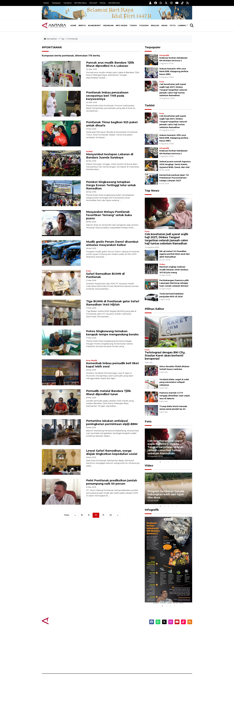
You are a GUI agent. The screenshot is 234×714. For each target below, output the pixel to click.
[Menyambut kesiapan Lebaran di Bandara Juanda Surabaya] (61, 163)
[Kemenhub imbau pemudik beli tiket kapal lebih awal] (61, 372)
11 (103, 515)
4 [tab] (172, 462)
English (155, 25)
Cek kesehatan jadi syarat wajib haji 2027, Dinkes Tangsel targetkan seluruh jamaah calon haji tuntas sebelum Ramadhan (173, 90)
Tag (62, 39)
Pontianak (73, 39)
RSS (160, 664)
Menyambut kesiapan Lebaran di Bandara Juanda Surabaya (109, 156)
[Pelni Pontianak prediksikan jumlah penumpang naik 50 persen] (61, 491)
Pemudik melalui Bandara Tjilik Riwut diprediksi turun (108, 392)
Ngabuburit (94, 25)
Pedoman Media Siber (169, 659)
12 (111, 515)
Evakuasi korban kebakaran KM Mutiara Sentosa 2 (166, 595)
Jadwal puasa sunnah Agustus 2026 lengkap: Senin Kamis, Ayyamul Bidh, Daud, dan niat (175, 164)
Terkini (46, 3)
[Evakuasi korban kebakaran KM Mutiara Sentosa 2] (151, 59)
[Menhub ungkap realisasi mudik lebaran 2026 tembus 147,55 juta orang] (151, 268)
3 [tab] (168, 462)
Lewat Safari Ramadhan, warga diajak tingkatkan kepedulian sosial (111, 452)
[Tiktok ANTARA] (182, 3)
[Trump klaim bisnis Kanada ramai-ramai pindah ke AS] (151, 410)
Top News (67, 3)
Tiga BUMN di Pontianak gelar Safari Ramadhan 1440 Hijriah (112, 303)
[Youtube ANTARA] (176, 3)
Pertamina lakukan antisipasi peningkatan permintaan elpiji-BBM (112, 422)
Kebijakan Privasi (166, 645)
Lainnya (182, 25)
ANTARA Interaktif (128, 640)
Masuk (161, 636)
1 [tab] (160, 462)
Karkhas (123, 631)
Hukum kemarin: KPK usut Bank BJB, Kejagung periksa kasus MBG (173, 71)
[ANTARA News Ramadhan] (57, 620)
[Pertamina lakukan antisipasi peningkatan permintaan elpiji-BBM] (61, 432)
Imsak (164, 25)
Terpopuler (56, 3)
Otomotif (93, 3)
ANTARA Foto (114, 3)
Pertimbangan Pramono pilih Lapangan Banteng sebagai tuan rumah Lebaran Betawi (174, 283)
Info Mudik (121, 25)
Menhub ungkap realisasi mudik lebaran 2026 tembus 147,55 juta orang (173, 270)
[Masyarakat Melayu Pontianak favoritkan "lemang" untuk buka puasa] (61, 223)
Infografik (164, 55)
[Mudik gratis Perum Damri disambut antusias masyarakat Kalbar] (61, 252)
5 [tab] (176, 462)
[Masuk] (150, 3)
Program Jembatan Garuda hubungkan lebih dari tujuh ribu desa (165, 494)
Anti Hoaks (124, 636)
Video (162, 264)
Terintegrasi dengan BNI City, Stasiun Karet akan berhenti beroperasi (165, 355)
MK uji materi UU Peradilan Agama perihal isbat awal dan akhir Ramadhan (174, 254)
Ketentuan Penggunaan (170, 640)
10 (96, 515)
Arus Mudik (91, 360)
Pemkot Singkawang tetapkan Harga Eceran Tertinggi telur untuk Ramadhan (111, 185)
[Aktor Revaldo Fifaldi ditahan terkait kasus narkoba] (151, 370)
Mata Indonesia (127, 645)
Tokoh (133, 25)
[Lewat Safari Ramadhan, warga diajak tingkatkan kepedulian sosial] (61, 461)
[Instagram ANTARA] (171, 3)
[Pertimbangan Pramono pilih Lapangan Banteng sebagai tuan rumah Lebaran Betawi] (151, 284)
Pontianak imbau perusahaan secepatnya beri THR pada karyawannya (107, 96)
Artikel (89, 151)
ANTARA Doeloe (127, 650)
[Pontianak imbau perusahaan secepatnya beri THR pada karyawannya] (61, 103)
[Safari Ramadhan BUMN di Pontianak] (61, 282)
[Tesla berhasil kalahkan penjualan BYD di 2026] (151, 297)
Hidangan (108, 25)
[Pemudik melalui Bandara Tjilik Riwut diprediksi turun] (61, 402)
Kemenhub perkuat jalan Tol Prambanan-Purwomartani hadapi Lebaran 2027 (174, 178)
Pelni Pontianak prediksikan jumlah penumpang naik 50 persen (111, 482)
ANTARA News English (169, 631)
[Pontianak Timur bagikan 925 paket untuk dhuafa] (61, 133)
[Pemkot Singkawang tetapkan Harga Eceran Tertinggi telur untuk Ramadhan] (61, 193)
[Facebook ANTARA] (155, 3)
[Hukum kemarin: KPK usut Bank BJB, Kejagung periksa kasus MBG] (151, 72)
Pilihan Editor (154, 308)
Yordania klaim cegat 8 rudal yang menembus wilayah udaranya (174, 382)
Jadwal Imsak (87, 664)
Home (73, 25)
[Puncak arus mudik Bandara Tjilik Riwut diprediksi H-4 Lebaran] (61, 73)
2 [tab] (164, 462)
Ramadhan (52, 39)
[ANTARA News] (54, 25)
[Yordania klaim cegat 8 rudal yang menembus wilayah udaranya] (151, 383)
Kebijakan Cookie (167, 650)
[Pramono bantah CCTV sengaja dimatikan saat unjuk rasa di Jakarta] (151, 396)
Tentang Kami (165, 654)
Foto (173, 25)
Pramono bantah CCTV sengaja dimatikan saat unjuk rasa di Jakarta (174, 396)
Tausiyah (144, 25)
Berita (82, 25)
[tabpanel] (168, 444)
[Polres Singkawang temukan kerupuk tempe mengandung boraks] (61, 342)
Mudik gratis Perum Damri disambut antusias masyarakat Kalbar (112, 243)
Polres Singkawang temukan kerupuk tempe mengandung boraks (112, 333)
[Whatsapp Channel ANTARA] (161, 3)
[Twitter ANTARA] (166, 3)
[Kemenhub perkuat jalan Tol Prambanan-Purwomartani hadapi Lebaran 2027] (151, 179)
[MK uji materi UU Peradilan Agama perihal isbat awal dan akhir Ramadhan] (151, 255)
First (66, 515)
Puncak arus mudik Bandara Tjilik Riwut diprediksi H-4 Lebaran (110, 64)
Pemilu (103, 3)
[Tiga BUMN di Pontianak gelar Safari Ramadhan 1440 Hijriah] (61, 312)
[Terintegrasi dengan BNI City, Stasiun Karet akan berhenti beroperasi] (168, 331)
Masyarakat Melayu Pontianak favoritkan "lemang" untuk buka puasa (109, 215)
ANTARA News (80, 3)
